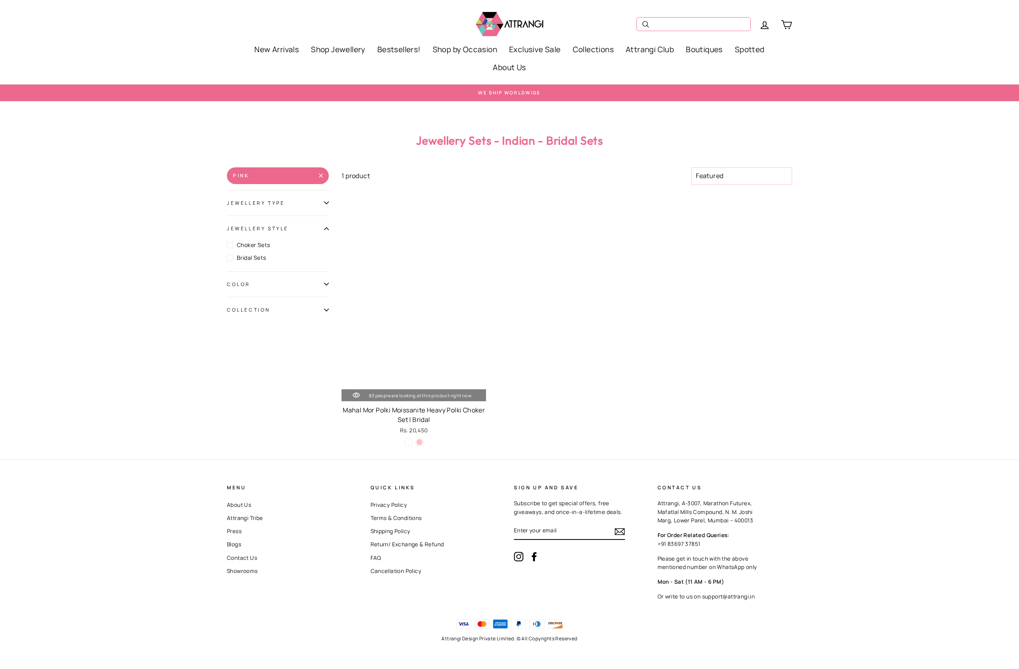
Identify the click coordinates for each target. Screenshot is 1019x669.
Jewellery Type (256, 203)
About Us (509, 67)
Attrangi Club (650, 49)
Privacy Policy (389, 504)
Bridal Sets (251, 257)
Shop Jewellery (338, 49)
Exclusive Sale (535, 49)
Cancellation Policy (396, 571)
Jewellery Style (258, 228)
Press (234, 531)
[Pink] (419, 442)
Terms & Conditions (396, 518)
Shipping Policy (390, 531)
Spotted (750, 49)
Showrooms (242, 571)
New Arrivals (276, 49)
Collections (593, 49)
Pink (241, 175)
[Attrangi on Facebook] (534, 556)
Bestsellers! (399, 49)
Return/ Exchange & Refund (407, 544)
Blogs (234, 544)
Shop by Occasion (465, 49)
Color (238, 284)
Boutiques (704, 49)
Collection (248, 309)
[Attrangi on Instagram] (518, 556)
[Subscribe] (620, 531)
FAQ (376, 557)
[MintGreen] (408, 442)
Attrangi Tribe (245, 518)
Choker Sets (253, 245)
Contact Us (242, 557)
